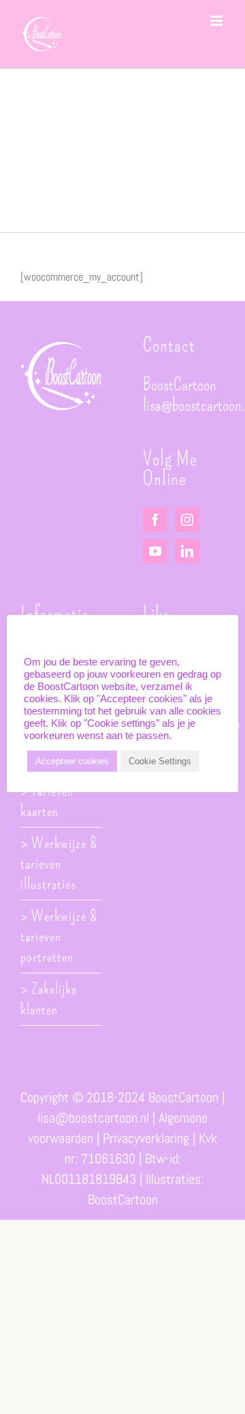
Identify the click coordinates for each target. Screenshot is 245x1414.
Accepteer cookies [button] (72, 761)
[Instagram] (187, 519)
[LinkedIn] (187, 551)
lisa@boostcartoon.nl (93, 1118)
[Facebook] (155, 519)
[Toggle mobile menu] (217, 21)
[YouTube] (155, 551)
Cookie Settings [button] (160, 761)
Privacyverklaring (146, 1138)
